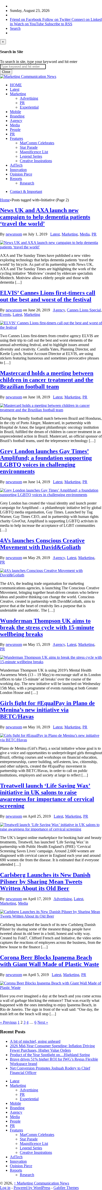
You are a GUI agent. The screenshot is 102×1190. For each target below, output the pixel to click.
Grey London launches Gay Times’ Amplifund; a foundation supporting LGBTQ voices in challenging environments (46, 461)
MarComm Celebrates (37, 143)
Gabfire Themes (66, 1188)
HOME (16, 85)
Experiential (29, 107)
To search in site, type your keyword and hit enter (38, 62)
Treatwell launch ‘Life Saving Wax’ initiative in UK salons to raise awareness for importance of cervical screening (47, 795)
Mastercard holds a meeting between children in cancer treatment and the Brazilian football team (46, 380)
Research (27, 183)
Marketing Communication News (41, 1183)
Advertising (29, 98)
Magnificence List (34, 152)
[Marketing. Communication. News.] (28, 76)
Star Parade (29, 147)
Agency (16, 121)
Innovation (18, 170)
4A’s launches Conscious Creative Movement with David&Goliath (42, 543)
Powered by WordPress (32, 1188)
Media (15, 125)
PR (22, 103)
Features (16, 138)
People (15, 129)
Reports (16, 179)
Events (5, 314)
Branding (17, 116)
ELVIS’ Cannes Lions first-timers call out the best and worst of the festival (47, 296)
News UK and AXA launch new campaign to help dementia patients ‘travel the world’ (45, 217)
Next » (42, 1022)
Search (15, 28)
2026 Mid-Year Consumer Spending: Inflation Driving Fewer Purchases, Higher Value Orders (52, 1048)
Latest (14, 89)
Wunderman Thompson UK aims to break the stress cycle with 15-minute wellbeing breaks (47, 627)
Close (6, 72)
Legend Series (31, 156)
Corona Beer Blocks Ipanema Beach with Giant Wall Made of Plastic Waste (49, 960)
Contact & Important (26, 191)
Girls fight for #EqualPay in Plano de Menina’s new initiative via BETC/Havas (47, 710)
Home (5, 200)
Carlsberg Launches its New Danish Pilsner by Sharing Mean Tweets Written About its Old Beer (45, 882)
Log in (5, 1188)
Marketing (18, 94)
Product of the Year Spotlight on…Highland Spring (50, 1055)
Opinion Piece (21, 174)
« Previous (8, 1022)
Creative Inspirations (36, 161)
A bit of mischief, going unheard (35, 1041)
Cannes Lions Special (84, 310)
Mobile (15, 112)
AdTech (16, 165)
